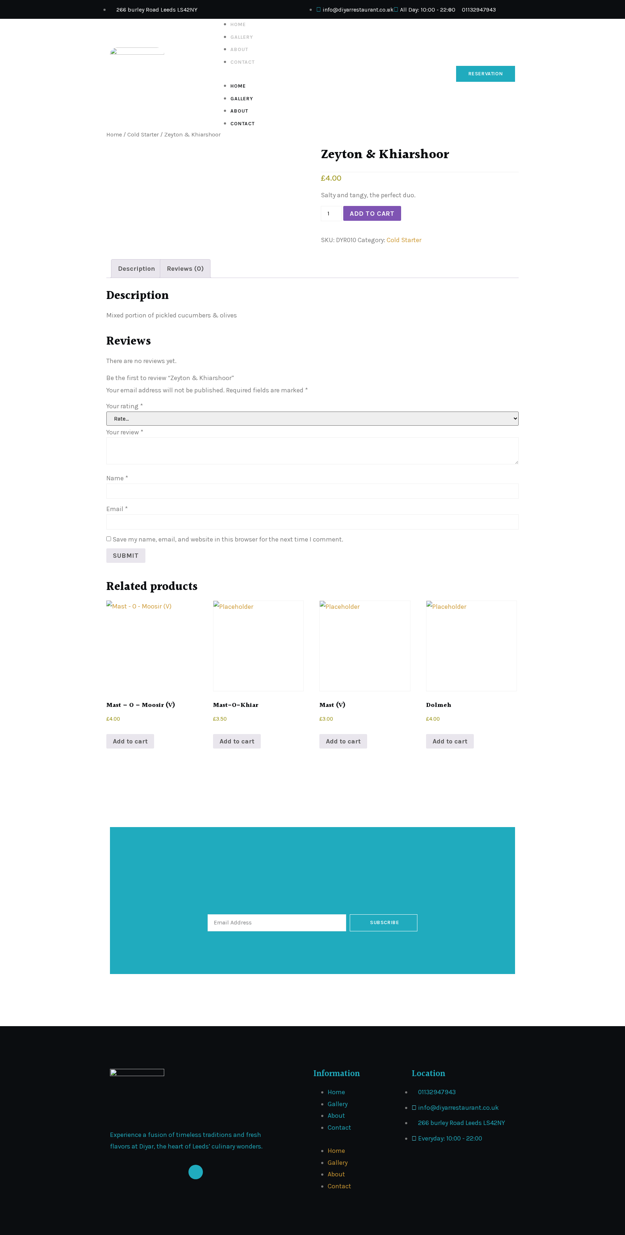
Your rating (124, 406)
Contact (242, 62)
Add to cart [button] (130, 741)
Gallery (241, 37)
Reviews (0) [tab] (185, 269)
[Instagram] (195, 1172)
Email (117, 509)
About (239, 49)
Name (117, 478)
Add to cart (372, 214)
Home (238, 24)
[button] (332, 74)
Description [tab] (136, 269)
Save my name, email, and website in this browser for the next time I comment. (227, 539)
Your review (124, 432)
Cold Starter (143, 134)
